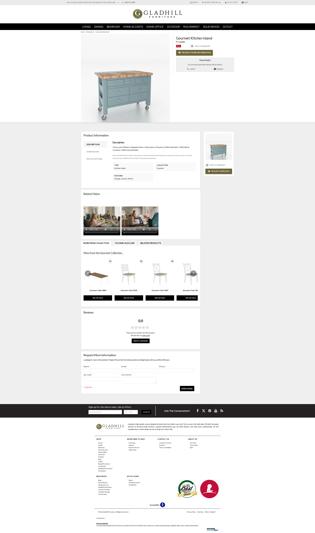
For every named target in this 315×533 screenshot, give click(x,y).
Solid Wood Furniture (105, 468)
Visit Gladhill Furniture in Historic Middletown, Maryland (91, 2)
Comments (126, 375)
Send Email (187, 388)
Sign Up (146, 412)
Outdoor (173, 26)
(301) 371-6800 (130, 2)
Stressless (101, 454)
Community (194, 445)
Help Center (133, 450)
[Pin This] (178, 47)
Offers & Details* (210, 512)
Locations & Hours (165, 443)
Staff (191, 447)
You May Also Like (124, 243)
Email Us (219, 69)
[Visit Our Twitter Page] (204, 411)
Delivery (131, 445)
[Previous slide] (88, 273)
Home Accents (133, 26)
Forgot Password (134, 482)
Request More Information (196, 52)
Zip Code (88, 375)
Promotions (102, 471)
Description (93, 144)
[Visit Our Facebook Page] (198, 411)
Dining (98, 26)
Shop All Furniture (104, 464)
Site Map (200, 512)
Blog (99, 480)
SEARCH (195, 2)
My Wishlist (132, 485)
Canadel (182, 42)
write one (146, 335)
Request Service (134, 447)
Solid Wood (211, 26)
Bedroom (113, 26)
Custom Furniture (104, 489)
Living (86, 26)
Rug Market (191, 26)
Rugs (99, 459)
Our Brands (102, 466)
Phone (162, 366)
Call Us (192, 69)
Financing (132, 443)
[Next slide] (193, 273)
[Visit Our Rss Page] (222, 411)
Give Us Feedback (165, 447)
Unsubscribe (102, 494)
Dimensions (93, 151)
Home (82, 32)
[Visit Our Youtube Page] (216, 411)
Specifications (94, 159)
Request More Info (220, 171)
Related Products (150, 243)
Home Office (155, 26)
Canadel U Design (104, 492)
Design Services (103, 485)
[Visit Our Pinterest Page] (210, 411)
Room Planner (103, 482)
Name (87, 366)
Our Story (193, 443)
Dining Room (90, 32)
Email (124, 366)
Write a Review (141, 341)
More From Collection (96, 243)
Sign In (131, 480)
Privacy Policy (191, 512)
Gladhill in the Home (105, 487)
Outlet (228, 26)
